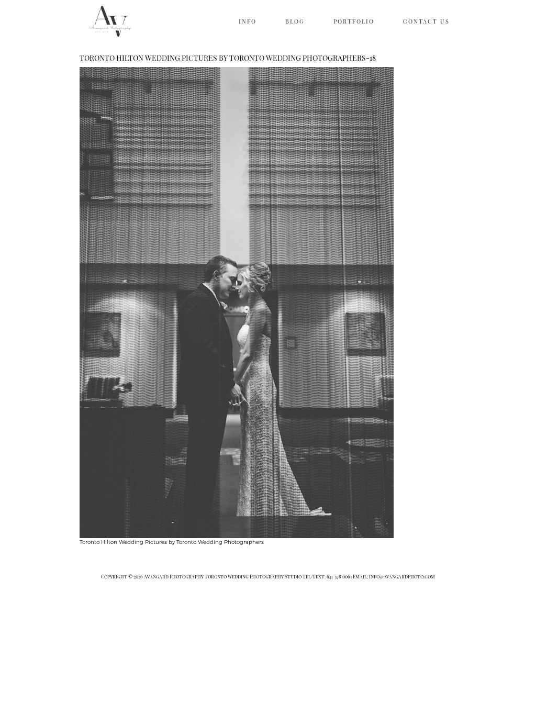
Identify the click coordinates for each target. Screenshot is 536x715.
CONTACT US (426, 21)
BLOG (295, 21)
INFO (247, 21)
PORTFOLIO (353, 21)
